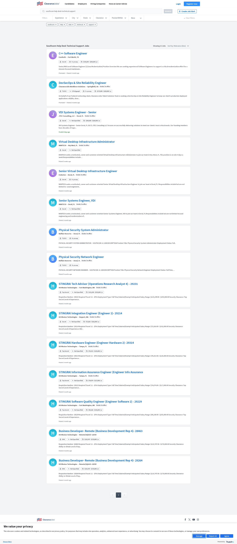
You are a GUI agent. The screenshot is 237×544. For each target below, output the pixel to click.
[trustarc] (229, 542)
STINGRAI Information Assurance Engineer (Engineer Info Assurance (101, 372)
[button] (61, 18)
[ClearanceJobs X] (189, 519)
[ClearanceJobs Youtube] (193, 519)
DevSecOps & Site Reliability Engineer (82, 83)
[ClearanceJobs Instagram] (197, 519)
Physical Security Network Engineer (81, 257)
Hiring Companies (97, 3)
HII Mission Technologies (68, 287)
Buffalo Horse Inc (65, 234)
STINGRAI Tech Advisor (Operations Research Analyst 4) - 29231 (98, 284)
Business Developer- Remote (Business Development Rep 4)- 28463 (100, 431)
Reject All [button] (213, 536)
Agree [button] (226, 536)
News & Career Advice (118, 3)
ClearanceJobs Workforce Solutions (72, 86)
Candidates (69, 3)
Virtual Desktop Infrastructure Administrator (87, 142)
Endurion (62, 175)
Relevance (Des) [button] (180, 46)
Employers (82, 3)
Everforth (62, 57)
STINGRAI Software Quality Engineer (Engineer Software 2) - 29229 (100, 401)
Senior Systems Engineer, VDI (77, 200)
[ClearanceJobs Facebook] (185, 519)
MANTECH (62, 145)
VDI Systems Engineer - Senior (77, 112)
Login (178, 4)
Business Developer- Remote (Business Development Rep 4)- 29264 (100, 460)
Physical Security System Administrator (84, 230)
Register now (191, 4)
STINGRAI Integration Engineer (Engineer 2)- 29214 (90, 313)
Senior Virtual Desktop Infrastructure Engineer (88, 171)
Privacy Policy (7, 542)
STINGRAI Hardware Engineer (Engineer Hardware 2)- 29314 (96, 343)
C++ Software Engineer (73, 53)
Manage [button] (199, 536)
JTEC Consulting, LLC (67, 116)
